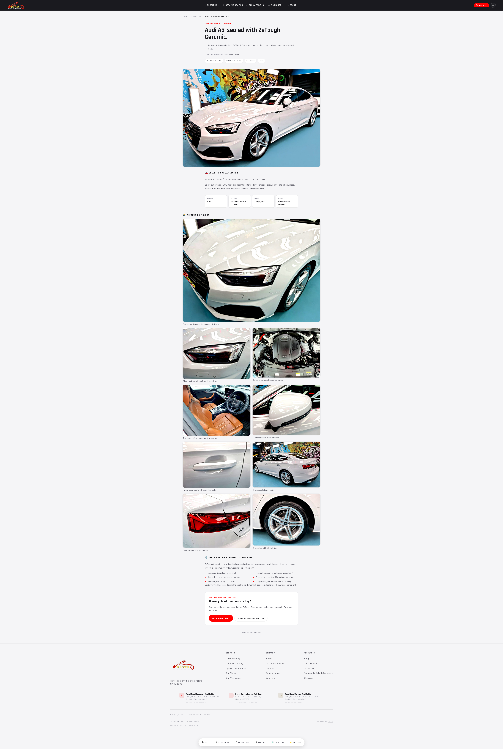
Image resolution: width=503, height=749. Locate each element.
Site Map (270, 677)
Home (185, 17)
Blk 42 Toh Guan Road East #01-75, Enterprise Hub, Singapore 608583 (253, 698)
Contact (270, 668)
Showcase (196, 17)
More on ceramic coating (251, 618)
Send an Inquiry (273, 673)
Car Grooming (233, 658)
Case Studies (310, 663)
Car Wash (231, 673)
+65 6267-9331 (252, 702)
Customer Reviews (275, 663)
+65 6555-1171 (301, 702)
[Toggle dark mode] (493, 5)
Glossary (308, 677)
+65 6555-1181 (202, 702)
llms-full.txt (194, 725)
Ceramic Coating (234, 663)
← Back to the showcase (251, 632)
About (269, 658)
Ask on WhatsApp (221, 618)
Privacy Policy (192, 721)
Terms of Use (176, 721)
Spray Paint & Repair (236, 668)
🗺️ (277, 742)
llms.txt (183, 725)
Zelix (330, 721)
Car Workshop (233, 677)
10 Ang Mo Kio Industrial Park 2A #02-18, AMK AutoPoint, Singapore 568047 (301, 698)
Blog (306, 658)
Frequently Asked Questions (318, 673)
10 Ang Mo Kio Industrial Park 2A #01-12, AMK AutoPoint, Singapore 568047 (202, 698)
